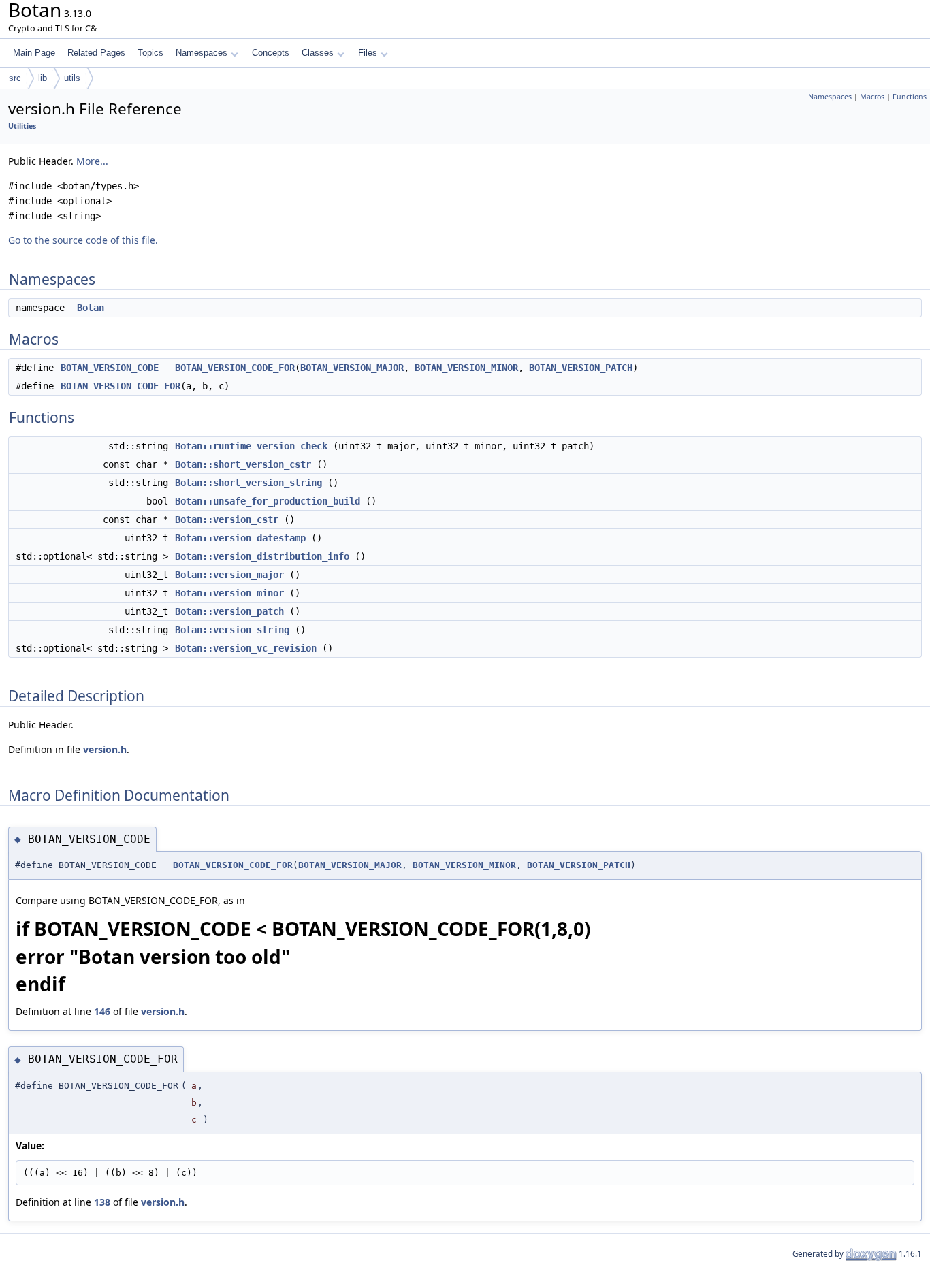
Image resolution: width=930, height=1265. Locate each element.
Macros (872, 96)
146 (102, 1011)
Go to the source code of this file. (83, 240)
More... (92, 161)
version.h (105, 749)
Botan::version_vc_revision (246, 648)
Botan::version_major (229, 574)
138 (102, 1202)
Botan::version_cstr (226, 519)
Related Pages (96, 53)
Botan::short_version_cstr (243, 464)
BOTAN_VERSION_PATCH (580, 367)
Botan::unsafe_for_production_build (267, 501)
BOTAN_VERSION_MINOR (466, 367)
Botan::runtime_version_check (251, 446)
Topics (150, 53)
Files (367, 53)
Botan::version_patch (229, 611)
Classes (318, 53)
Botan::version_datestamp (240, 537)
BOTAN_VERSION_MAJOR (352, 367)
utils (72, 78)
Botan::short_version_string (248, 482)
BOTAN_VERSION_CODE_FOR (235, 367)
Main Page (34, 53)
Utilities (22, 126)
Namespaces (201, 53)
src (15, 78)
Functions (910, 96)
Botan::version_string (232, 629)
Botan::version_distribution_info (262, 556)
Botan (90, 307)
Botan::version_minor (229, 593)
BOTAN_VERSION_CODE (110, 367)
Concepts (270, 53)
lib (42, 78)
